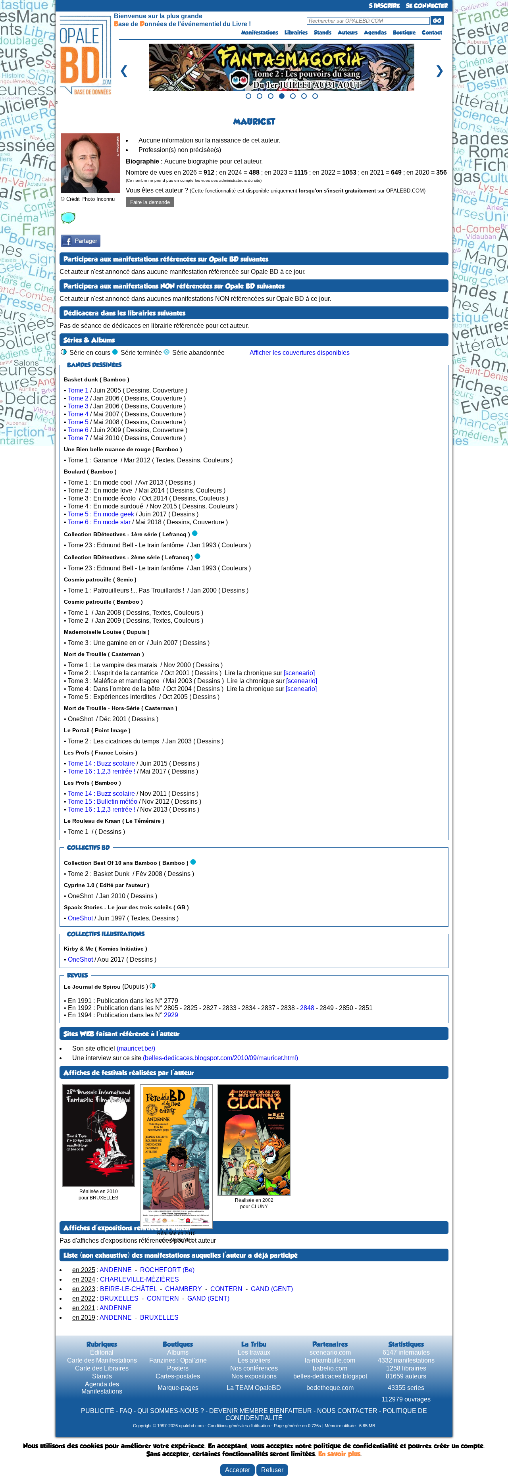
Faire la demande (150, 202)
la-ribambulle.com (330, 1360)
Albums (178, 1352)
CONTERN (226, 1289)
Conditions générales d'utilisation (239, 1425)
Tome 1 (78, 390)
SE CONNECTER (427, 5)
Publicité (97, 1410)
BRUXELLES (119, 1298)
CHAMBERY (183, 1289)
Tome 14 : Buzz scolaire (101, 763)
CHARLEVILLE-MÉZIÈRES (139, 1279)
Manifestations (259, 32)
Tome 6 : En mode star (99, 522)
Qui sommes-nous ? (170, 1410)
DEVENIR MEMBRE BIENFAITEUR (260, 1410)
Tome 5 (78, 422)
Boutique (404, 32)
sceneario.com (330, 1352)
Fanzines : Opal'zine (178, 1360)
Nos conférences (254, 1368)
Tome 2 (78, 398)
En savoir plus (339, 1454)
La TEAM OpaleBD (254, 1387)
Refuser (272, 1470)
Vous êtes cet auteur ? (275, 190)
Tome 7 (78, 438)
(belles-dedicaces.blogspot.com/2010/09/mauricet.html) (220, 1058)
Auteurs (348, 32)
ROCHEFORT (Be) (167, 1270)
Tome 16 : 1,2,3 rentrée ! (101, 771)
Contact (432, 32)
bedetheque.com (330, 1387)
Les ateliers (254, 1360)
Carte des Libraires (102, 1368)
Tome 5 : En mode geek (101, 514)
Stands (322, 32)
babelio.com (330, 1368)
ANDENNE (116, 1270)
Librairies (296, 32)
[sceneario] (299, 673)
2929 (171, 1015)
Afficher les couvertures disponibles (300, 352)
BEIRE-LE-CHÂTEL (128, 1289)
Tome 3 (78, 406)
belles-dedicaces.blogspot (330, 1376)
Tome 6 (78, 430)
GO (437, 20)
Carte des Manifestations (102, 1360)
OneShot (80, 918)
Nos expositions (254, 1376)
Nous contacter (347, 1410)
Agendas (375, 32)
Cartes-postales (178, 1376)
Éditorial (102, 1352)
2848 (308, 1008)
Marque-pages (178, 1387)
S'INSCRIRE (384, 5)
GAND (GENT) (272, 1289)
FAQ (125, 1410)
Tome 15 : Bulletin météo (102, 801)
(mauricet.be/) (136, 1048)
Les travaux (254, 1352)
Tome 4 (78, 414)
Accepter (237, 1470)
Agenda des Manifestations (101, 1388)
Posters (178, 1368)
